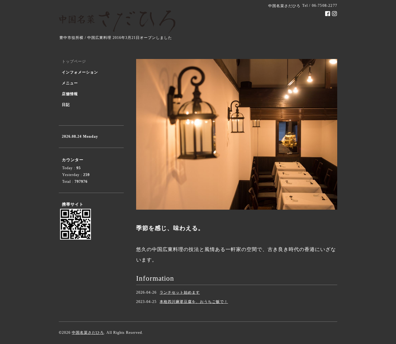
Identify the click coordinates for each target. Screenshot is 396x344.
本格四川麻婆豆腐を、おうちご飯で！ (194, 302)
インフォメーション (80, 72)
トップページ (74, 61)
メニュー (70, 83)
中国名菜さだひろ (88, 332)
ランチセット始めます (180, 292)
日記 (66, 105)
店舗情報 (70, 94)
